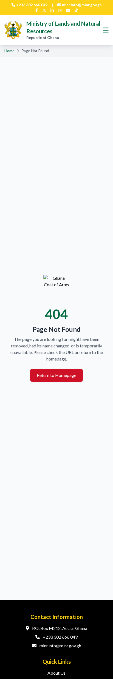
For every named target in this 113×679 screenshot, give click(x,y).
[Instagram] (59, 10)
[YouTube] (68, 10)
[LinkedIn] (52, 10)
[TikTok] (76, 10)
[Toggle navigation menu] (106, 30)
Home (9, 50)
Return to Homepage (56, 375)
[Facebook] (36, 10)
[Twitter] (44, 10)
